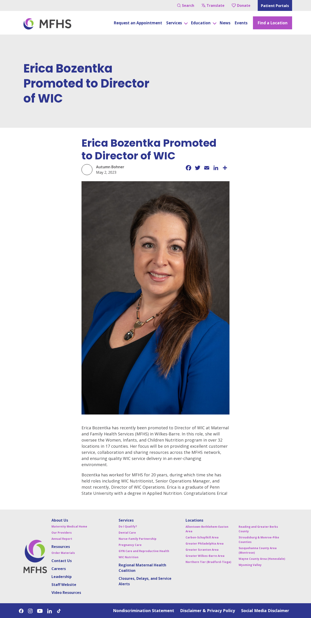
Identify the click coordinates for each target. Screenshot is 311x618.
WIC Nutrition (128, 557)
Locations (194, 520)
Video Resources (66, 592)
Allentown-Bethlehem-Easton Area (207, 529)
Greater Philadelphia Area (205, 543)
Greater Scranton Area (202, 550)
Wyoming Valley (250, 565)
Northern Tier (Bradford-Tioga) (208, 562)
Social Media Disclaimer (265, 610)
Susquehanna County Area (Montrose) (258, 550)
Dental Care (127, 533)
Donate (243, 5)
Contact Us (61, 560)
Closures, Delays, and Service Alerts (145, 581)
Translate (215, 5)
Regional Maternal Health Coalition (142, 568)
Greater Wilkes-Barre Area (205, 556)
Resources (60, 546)
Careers (58, 568)
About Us (59, 520)
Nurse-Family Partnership (137, 539)
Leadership (61, 576)
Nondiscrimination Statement (143, 610)
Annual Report (61, 539)
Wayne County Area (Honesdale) (262, 559)
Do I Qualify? (128, 526)
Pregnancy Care (130, 545)
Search (188, 5)
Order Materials (63, 553)
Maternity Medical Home (69, 526)
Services (126, 520)
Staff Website (63, 584)
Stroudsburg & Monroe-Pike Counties (259, 539)
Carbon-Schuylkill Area (202, 537)
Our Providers (61, 533)
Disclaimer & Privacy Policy (207, 610)
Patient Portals (275, 5)
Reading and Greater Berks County (258, 529)
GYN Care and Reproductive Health (144, 551)
